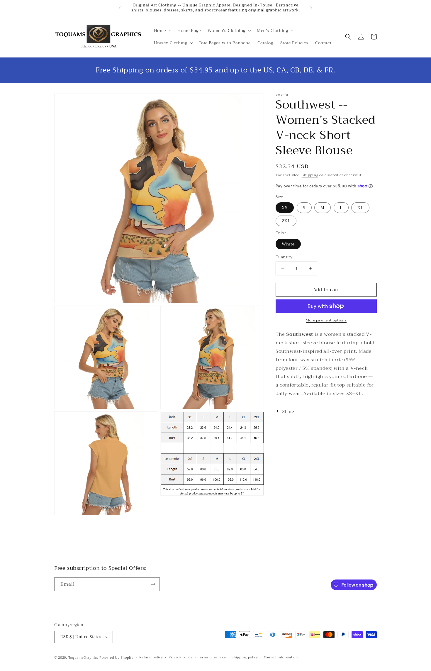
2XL (286, 220)
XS (285, 207)
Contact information (281, 657)
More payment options (326, 320)
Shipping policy (245, 657)
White (288, 243)
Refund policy (151, 657)
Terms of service (212, 657)
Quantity (284, 257)
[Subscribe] (153, 584)
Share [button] (288, 411)
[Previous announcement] (119, 7)
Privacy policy (180, 657)
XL (360, 207)
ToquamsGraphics (83, 657)
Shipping (310, 175)
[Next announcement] (311, 7)
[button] (162, 30)
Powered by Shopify (116, 657)
